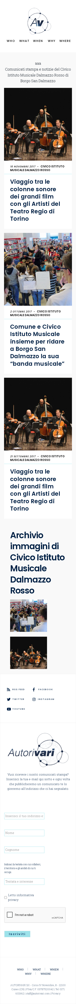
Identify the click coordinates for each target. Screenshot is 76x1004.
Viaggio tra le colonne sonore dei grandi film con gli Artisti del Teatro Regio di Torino (35, 200)
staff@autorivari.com (38, 993)
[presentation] (35, 915)
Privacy (56, 993)
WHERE (65, 41)
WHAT (24, 41)
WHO (11, 41)
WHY (52, 41)
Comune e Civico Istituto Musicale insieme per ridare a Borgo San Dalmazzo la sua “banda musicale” (37, 345)
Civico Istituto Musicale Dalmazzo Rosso (37, 168)
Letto (21, 897)
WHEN (38, 41)
